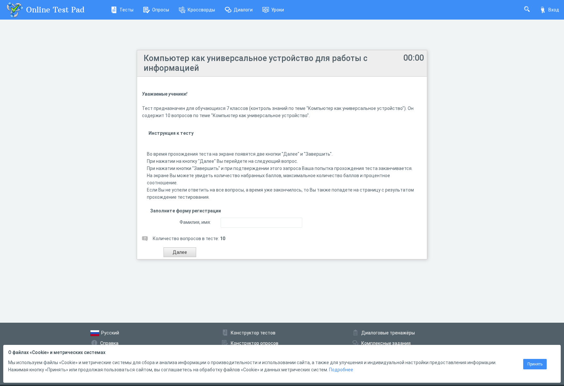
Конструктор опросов (254, 343)
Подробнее (341, 369)
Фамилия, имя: (195, 222)
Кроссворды (201, 9)
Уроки (277, 9)
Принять (534, 364)
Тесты (126, 9)
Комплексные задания (386, 343)
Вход (553, 9)
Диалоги (243, 9)
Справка (109, 343)
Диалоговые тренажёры (388, 332)
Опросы (160, 9)
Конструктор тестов (253, 332)
